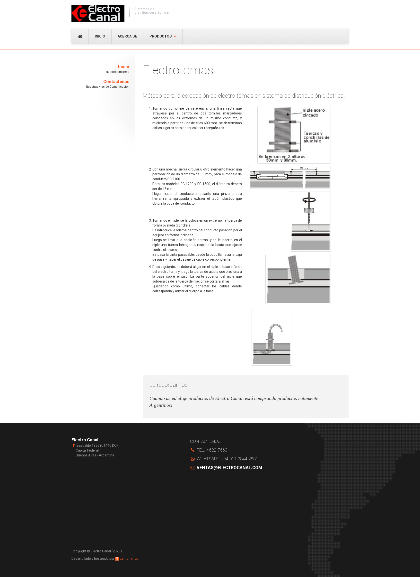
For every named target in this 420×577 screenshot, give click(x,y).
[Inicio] (97, 13)
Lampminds (128, 558)
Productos (160, 36)
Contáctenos (107, 83)
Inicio (100, 36)
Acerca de (127, 36)
